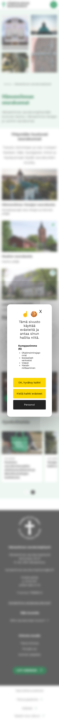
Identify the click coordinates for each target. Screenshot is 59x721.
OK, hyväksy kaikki (29, 382)
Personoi (29, 404)
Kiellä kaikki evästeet (29, 393)
